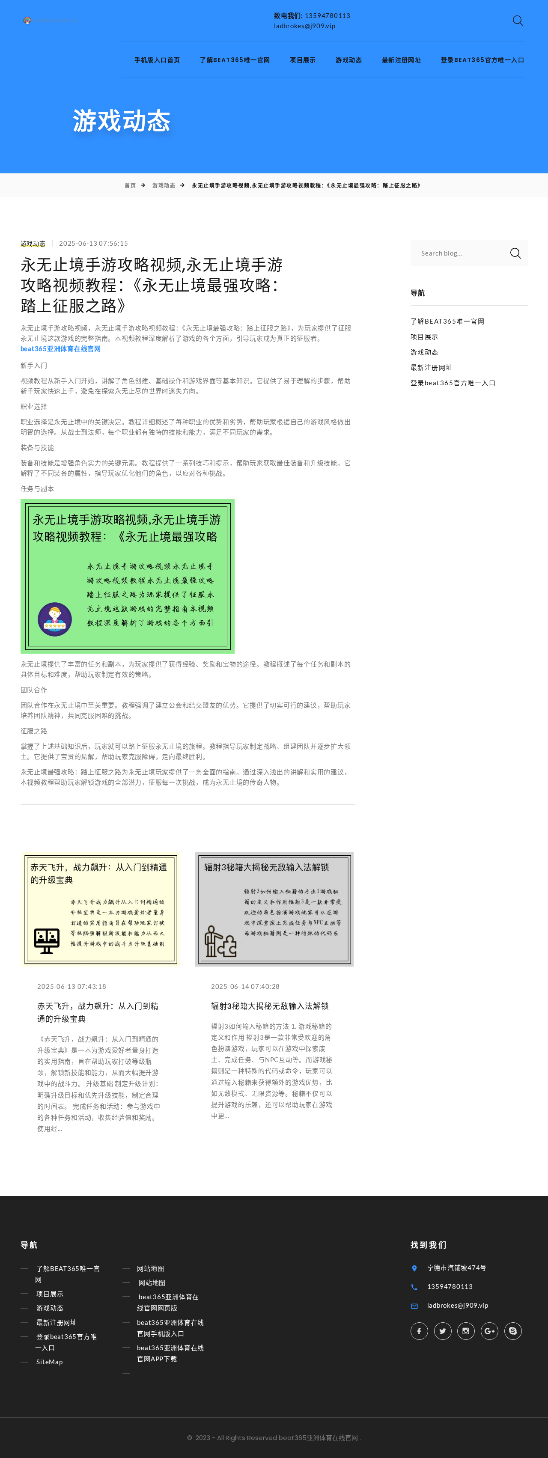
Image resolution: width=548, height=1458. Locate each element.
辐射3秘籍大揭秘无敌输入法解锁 (270, 1006)
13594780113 (328, 15)
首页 (130, 185)
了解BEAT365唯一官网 (235, 60)
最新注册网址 (401, 60)
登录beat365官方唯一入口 (482, 60)
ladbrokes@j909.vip (305, 26)
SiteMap (49, 1362)
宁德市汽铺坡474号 (457, 1267)
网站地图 (150, 1268)
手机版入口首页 (157, 60)
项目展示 (303, 60)
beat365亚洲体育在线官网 (318, 1437)
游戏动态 (349, 60)
